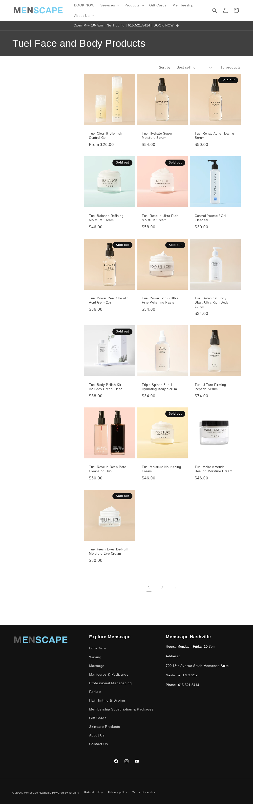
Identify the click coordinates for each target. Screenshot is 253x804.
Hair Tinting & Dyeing (107, 700)
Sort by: (165, 67)
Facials (95, 692)
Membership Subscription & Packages (121, 709)
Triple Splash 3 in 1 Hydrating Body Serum (159, 387)
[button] (109, 5)
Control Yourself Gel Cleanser (210, 218)
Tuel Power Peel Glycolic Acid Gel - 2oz (108, 300)
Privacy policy (117, 792)
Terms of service (143, 792)
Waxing (95, 657)
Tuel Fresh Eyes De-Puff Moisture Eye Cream (108, 551)
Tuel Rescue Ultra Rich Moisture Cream (160, 218)
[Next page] (175, 588)
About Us (97, 735)
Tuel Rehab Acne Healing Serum (214, 136)
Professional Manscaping (110, 683)
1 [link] (149, 588)
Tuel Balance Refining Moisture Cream (106, 218)
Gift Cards (97, 718)
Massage (97, 666)
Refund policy (93, 792)
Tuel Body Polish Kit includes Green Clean (106, 387)
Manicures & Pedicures (108, 674)
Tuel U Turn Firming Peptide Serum (210, 387)
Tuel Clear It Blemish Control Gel (105, 136)
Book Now (97, 648)
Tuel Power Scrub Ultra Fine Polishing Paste (160, 300)
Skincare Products (104, 727)
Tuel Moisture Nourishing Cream (161, 469)
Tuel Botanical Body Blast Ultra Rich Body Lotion (212, 302)
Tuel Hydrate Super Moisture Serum (157, 136)
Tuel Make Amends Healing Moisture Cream (213, 469)
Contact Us (98, 744)
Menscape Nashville (37, 792)
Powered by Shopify (65, 792)
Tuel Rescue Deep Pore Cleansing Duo (107, 469)
